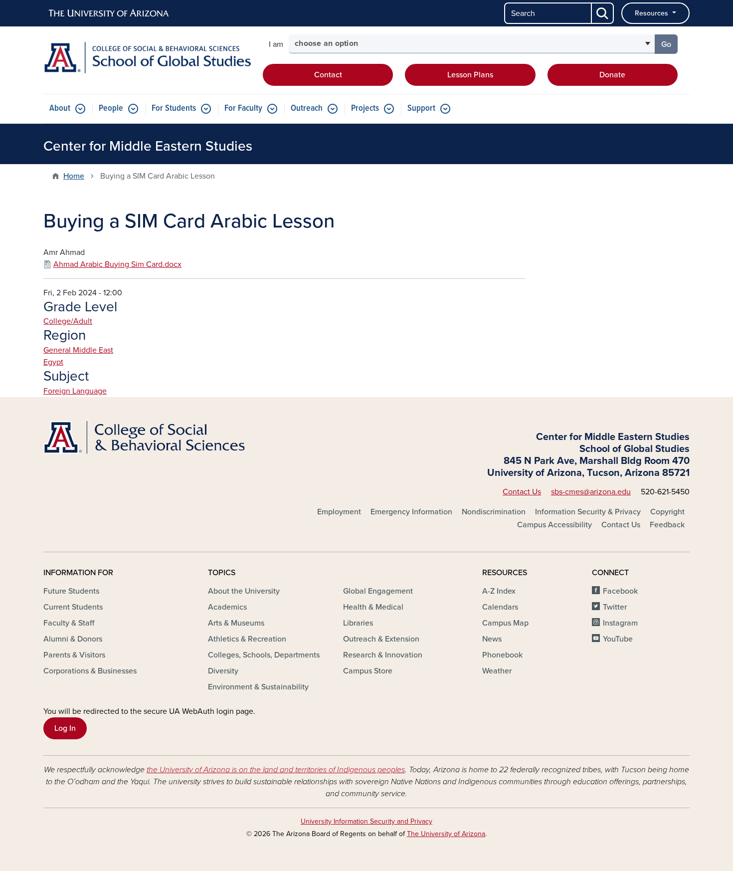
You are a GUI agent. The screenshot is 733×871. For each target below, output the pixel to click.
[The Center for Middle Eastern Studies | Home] (147, 57)
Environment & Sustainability (258, 687)
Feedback (667, 525)
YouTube (618, 639)
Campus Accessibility (554, 525)
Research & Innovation (382, 655)
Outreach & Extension (381, 639)
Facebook (620, 591)
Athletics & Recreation (247, 639)
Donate (612, 75)
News (492, 639)
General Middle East (78, 350)
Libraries (358, 623)
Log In (65, 728)
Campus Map (505, 623)
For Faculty (243, 108)
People (111, 108)
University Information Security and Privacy (366, 821)
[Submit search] (603, 13)
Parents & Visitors (74, 655)
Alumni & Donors (72, 639)
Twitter (615, 607)
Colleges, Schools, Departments (264, 655)
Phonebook (502, 655)
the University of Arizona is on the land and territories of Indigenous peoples (276, 770)
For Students (174, 108)
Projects (365, 108)
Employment (339, 512)
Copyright (667, 512)
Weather (497, 671)
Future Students (71, 591)
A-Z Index (499, 591)
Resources (652, 13)
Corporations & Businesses (90, 671)
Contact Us (522, 492)
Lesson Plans (470, 75)
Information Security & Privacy (588, 512)
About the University (244, 591)
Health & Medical (373, 607)
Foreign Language (75, 391)
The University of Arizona (446, 834)
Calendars (500, 607)
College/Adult (67, 321)
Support (421, 108)
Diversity (223, 671)
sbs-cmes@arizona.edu (591, 492)
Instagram (620, 623)
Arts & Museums (236, 623)
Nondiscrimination (494, 512)
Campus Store (367, 671)
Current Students (73, 607)
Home (73, 176)
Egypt (53, 362)
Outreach (307, 108)
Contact (328, 75)
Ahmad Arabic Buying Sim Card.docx (117, 264)
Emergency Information (411, 512)
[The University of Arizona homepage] (109, 13)
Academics (227, 607)
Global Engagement (378, 591)
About (59, 108)
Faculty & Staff (68, 623)
